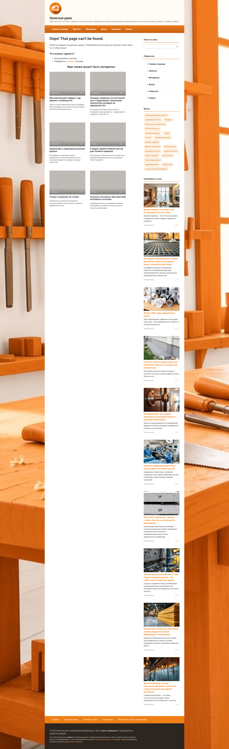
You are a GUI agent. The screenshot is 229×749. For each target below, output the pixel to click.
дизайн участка (170, 146)
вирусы (167, 133)
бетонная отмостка (152, 129)
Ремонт (128, 29)
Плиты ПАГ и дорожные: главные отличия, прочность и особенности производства (159, 520)
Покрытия (116, 29)
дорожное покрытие (152, 151)
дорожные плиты (170, 151)
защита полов (167, 155)
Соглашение (107, 719)
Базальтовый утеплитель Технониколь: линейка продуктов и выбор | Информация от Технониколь (161, 632)
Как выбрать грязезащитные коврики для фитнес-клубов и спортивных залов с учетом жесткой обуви (161, 262)
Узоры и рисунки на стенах (64, 196)
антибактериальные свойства (156, 115)
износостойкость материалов (156, 169)
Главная (55, 719)
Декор (104, 29)
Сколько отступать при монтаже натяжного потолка (108, 198)
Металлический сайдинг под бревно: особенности (65, 99)
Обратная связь (71, 719)
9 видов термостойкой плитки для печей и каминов (106, 150)
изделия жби (167, 164)
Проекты (77, 29)
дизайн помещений (152, 146)
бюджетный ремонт (152, 133)
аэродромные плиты (153, 120)
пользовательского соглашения (107, 739)
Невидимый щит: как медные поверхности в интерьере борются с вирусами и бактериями (160, 417)
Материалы (91, 29)
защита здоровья (151, 155)
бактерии (168, 120)
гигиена (148, 137)
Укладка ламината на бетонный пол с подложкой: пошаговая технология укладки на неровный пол (107, 102)
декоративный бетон (163, 137)
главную (70, 61)
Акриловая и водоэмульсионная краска (67, 150)
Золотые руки (61, 18)
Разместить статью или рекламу (132, 719)
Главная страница (60, 29)
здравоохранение (151, 164)
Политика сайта (90, 719)
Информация (149, 225)
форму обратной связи (74, 742)
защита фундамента (152, 160)
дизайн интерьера (152, 142)
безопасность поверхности (155, 124)
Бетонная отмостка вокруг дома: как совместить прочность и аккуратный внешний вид (160, 365)
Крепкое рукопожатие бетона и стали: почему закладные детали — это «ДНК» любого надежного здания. (161, 577)
